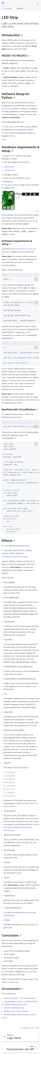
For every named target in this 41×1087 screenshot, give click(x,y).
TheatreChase (9, 915)
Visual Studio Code (11, 127)
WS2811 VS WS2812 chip (14, 1008)
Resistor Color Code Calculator (16, 1011)
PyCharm (5, 108)
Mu (5, 139)
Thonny (7, 133)
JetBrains (15, 108)
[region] (20, 355)
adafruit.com (9, 167)
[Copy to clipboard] (36, 279)
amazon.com (9, 170)
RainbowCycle (26, 912)
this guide (29, 130)
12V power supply (11, 185)
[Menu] (37, 3)
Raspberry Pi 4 (9, 156)
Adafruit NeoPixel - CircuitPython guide (20, 998)
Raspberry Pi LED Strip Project (16, 557)
